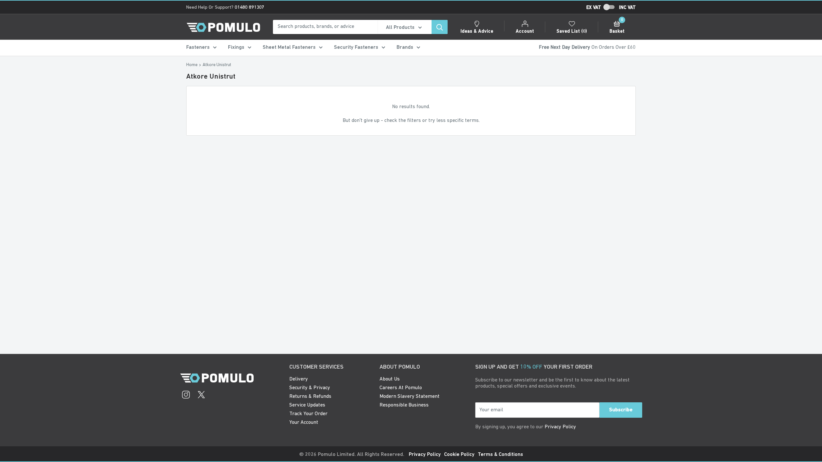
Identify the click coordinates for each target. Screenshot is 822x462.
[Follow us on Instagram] (185, 395)
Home (191, 65)
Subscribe (621, 410)
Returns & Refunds (310, 396)
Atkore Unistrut (217, 65)
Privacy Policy (560, 427)
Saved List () (571, 31)
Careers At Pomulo (401, 387)
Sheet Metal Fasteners (289, 47)
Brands (405, 47)
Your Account (303, 422)
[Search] (440, 27)
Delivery (298, 379)
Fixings (236, 47)
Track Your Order (308, 413)
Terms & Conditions (500, 454)
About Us (390, 379)
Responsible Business (404, 405)
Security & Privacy (309, 387)
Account (525, 31)
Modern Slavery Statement (410, 396)
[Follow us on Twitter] (201, 395)
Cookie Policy (459, 454)
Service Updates (307, 405)
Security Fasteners (356, 47)
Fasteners (198, 47)
